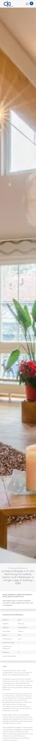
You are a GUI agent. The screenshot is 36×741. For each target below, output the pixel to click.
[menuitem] (26, 4)
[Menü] (26, 4)
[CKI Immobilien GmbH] (11, 4)
